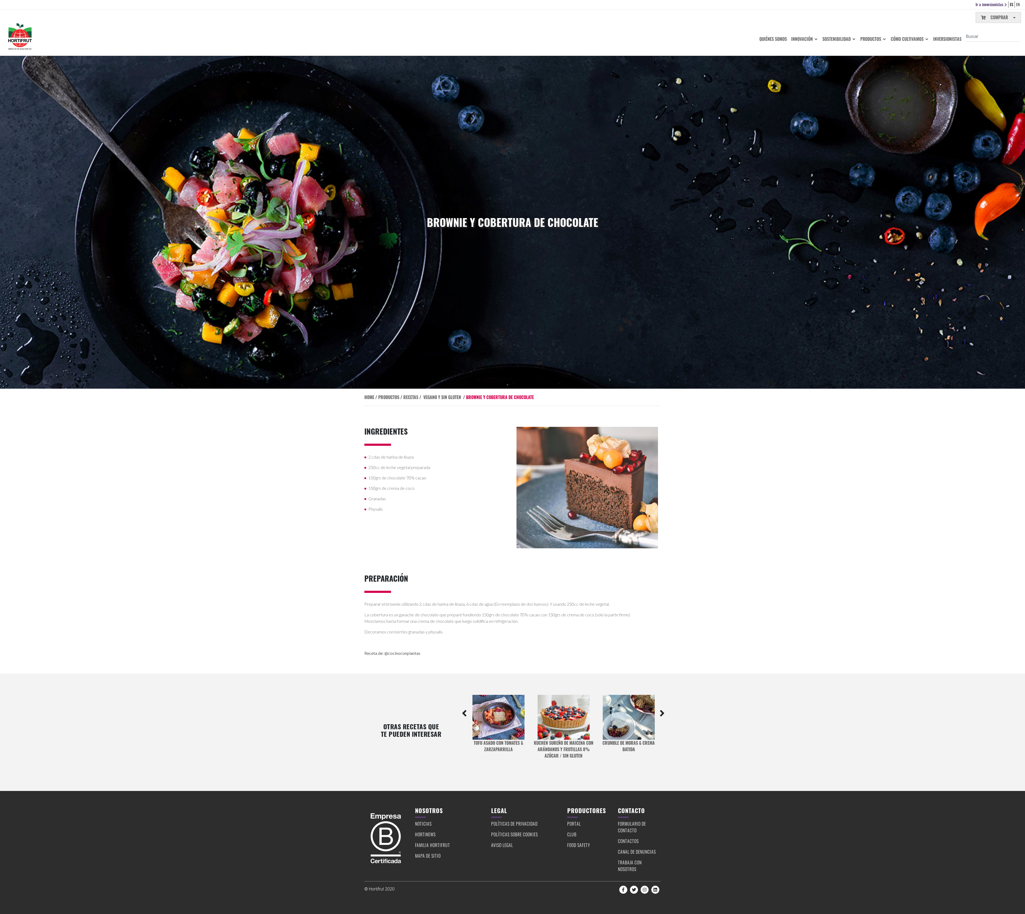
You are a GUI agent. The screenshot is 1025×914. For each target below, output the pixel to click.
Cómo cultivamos (908, 39)
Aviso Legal (502, 845)
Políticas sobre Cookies (514, 834)
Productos (871, 39)
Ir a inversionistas (990, 4)
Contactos (628, 841)
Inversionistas (947, 39)
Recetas (410, 397)
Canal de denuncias (637, 852)
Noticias (423, 824)
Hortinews (425, 834)
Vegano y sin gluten (442, 397)
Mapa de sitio (428, 856)
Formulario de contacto (632, 827)
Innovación (802, 39)
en (1018, 4)
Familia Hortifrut (432, 845)
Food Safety (578, 845)
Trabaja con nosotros (630, 865)
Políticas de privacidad (514, 824)
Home (369, 397)
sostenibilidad (837, 39)
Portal (574, 824)
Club (572, 834)
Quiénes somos (773, 39)
